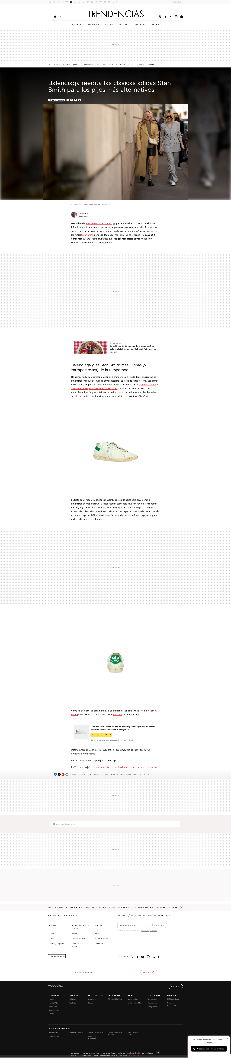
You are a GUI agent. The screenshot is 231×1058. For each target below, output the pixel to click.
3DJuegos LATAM (76, 1032)
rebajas (67, 64)
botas (51, 938)
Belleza (98, 933)
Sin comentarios (58, 100)
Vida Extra (72, 1003)
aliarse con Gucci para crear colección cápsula (94, 388)
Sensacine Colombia (92, 1037)
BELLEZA (76, 24)
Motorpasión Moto (135, 1003)
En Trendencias (116, 343)
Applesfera (53, 1007)
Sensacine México (95, 1032)
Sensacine (92, 999)
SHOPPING (93, 24)
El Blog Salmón (173, 999)
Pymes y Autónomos (171, 1004)
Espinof (91, 1003)
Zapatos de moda (142, 774)
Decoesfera (152, 1003)
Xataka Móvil (54, 1003)
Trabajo (98, 925)
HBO (104, 64)
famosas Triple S (147, 384)
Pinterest (160, 17)
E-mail (79, 100)
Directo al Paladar (115, 999)
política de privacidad (149, 931)
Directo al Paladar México (115, 1033)
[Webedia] (55, 985)
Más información (135, 1055)
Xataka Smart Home (54, 1011)
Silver (74, 933)
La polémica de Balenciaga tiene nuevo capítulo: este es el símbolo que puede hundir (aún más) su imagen (133, 349)
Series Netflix (157, 907)
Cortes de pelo (79, 938)
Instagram (176, 17)
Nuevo (55, 17)
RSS (154, 956)
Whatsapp (140, 64)
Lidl (97, 64)
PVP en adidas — (101, 735)
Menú (49, 17)
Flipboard (171, 17)
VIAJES (109, 24)
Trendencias (152, 999)
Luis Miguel (120, 64)
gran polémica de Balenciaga (100, 223)
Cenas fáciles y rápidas (113, 907)
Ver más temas (57, 956)
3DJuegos (73, 999)
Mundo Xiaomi (54, 1017)
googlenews (181, 17)
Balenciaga (126, 774)
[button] (83, 213)
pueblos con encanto (77, 945)
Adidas (75, 64)
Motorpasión (133, 999)
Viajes (51, 933)
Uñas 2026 (170, 907)
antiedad (99, 943)
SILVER (155, 24)
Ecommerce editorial (100, 774)
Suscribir (160, 925)
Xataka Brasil (54, 1036)
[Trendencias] (115, 14)
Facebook (165, 17)
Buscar (60, 17)
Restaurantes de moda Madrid (137, 907)
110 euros (117, 714)
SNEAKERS (140, 24)
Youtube (151, 64)
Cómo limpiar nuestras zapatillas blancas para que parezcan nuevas (122, 767)
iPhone (130, 64)
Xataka (51, 999)
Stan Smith (88, 234)
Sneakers (83, 774)
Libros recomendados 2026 (91, 907)
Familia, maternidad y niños (80, 927)
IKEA (111, 64)
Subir (174, 987)
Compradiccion (154, 1007)
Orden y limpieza (56, 943)
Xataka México (54, 1032)
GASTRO (123, 24)
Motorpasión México (133, 1033)
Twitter (71, 100)
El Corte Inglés (87, 64)
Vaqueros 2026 (72, 907)
